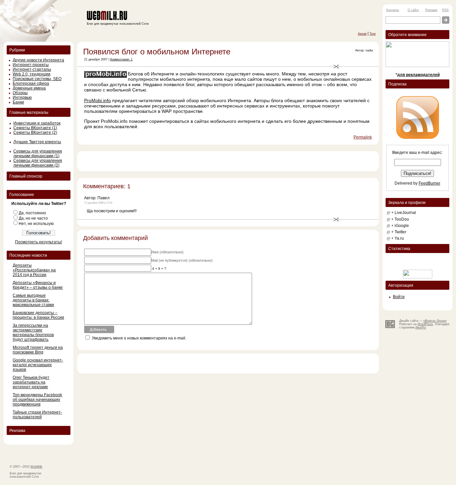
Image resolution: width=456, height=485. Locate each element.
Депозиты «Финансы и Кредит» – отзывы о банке (38, 285)
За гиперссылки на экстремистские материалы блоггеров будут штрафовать (33, 332)
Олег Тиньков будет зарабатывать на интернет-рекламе (31, 382)
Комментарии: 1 (121, 59)
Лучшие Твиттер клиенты (37, 142)
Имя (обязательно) (167, 252)
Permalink (363, 137)
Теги (373, 33)
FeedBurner (429, 183)
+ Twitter (398, 232)
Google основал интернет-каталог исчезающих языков (38, 365)
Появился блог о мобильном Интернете (156, 51)
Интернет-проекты (31, 64)
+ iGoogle (400, 225)
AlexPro (420, 327)
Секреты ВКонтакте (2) (35, 132)
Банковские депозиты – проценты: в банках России (38, 315)
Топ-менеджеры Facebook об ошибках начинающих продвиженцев (37, 400)
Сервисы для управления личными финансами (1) (37, 153)
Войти (399, 296)
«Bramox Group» (435, 320)
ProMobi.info (97, 100)
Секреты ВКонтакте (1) (35, 128)
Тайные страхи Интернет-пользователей (37, 414)
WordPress (425, 324)
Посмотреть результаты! (38, 242)
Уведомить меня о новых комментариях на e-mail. (139, 338)
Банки (18, 102)
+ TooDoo (400, 219)
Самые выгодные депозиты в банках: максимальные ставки (33, 300)
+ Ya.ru (397, 238)
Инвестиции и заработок (36, 123)
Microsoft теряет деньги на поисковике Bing (38, 349)
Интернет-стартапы (32, 69)
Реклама (431, 10)
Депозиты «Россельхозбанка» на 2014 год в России (34, 270)
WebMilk (36, 466)
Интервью (22, 97)
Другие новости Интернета (38, 60)
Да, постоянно (32, 213)
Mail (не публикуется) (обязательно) (182, 260)
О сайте (413, 10)
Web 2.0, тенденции (31, 74)
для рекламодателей (418, 74)
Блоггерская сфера (31, 83)
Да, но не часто (33, 218)
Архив (362, 33)
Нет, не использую (36, 223)
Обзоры (20, 92)
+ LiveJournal (403, 212)
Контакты (392, 10)
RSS (445, 10)
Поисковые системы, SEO (37, 78)
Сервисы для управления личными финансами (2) (37, 163)
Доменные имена (29, 88)
